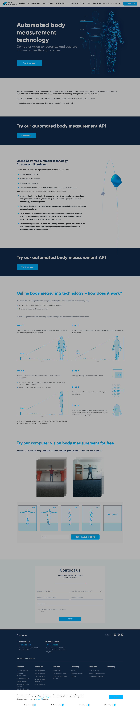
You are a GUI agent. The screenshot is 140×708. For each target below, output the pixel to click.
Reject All (39, 699)
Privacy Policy (44, 697)
